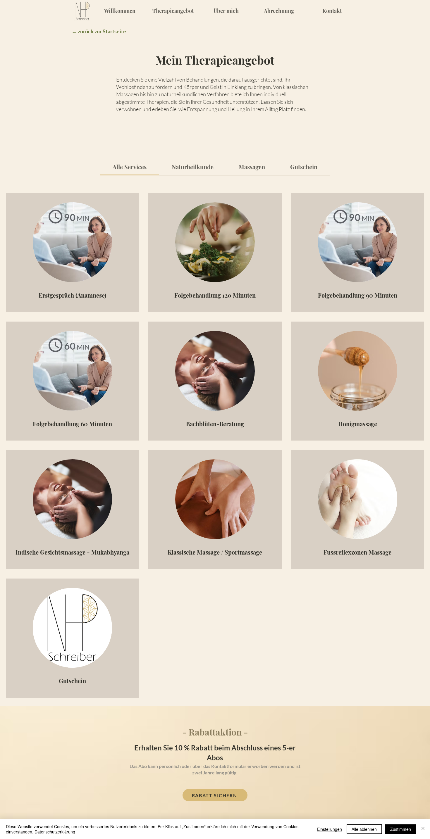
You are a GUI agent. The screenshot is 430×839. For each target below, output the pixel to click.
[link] (130, 167)
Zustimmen (400, 829)
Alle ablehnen (364, 829)
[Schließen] (422, 829)
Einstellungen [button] (329, 829)
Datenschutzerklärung (55, 832)
